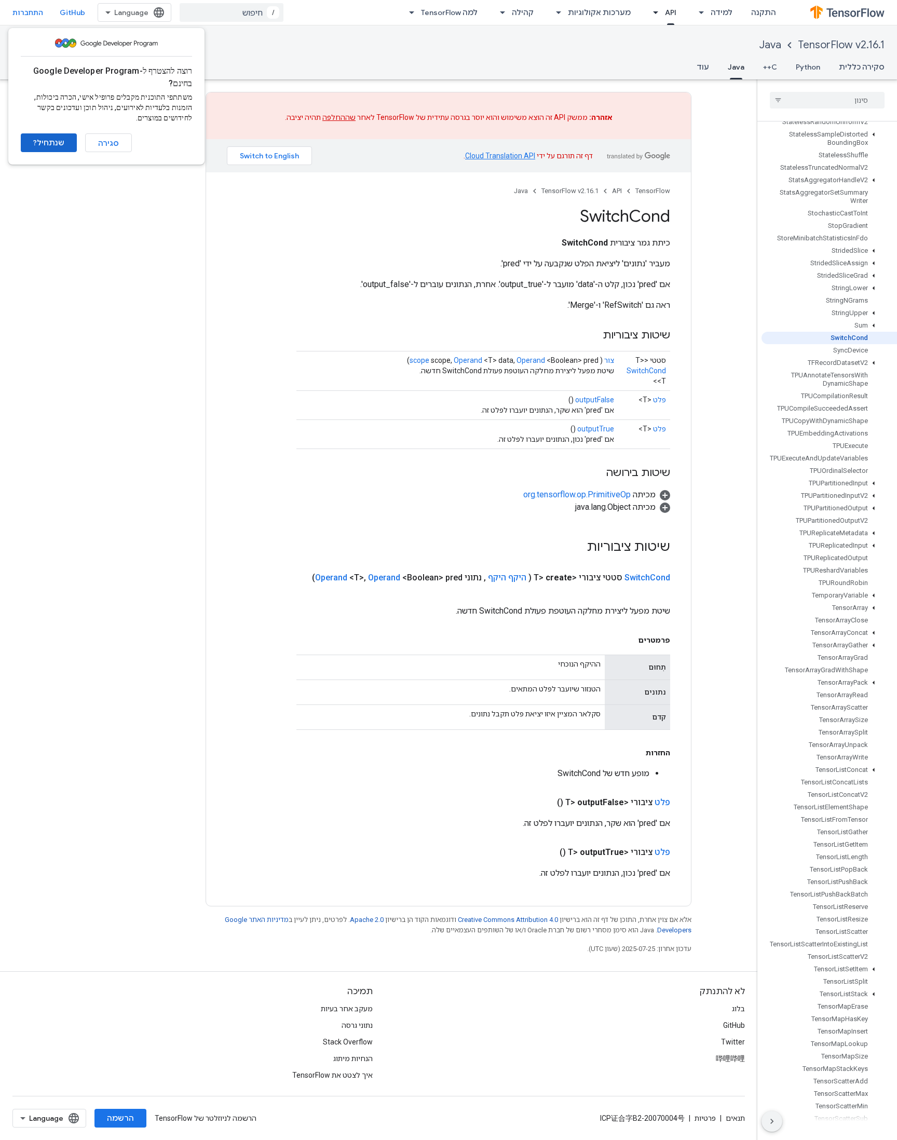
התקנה (763, 12)
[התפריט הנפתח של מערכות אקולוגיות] (555, 12)
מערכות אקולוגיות (599, 12)
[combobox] (231, 12)
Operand (468, 360)
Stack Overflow (348, 1042)
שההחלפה (339, 117)
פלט (659, 400)
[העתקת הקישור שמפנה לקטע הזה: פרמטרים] (628, 640)
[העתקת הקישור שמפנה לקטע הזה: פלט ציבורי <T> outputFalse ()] (544, 802)
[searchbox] (827, 100)
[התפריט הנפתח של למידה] (698, 12)
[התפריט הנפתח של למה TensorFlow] (408, 12)
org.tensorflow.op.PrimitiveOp (577, 494)
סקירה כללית (862, 67)
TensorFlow (652, 191)
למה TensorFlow (449, 12)
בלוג (738, 1009)
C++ (770, 67)
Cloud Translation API (500, 156)
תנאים (735, 1118)
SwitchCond (646, 371)
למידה (721, 12)
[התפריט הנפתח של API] (652, 12)
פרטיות (705, 1118)
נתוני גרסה (357, 1025)
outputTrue (595, 429)
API (670, 12)
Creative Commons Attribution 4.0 (508, 920)
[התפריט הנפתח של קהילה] (499, 12)
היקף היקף (507, 577)
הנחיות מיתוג (353, 1058)
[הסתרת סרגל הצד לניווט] (772, 1121)
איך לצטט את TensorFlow (332, 1075)
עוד (703, 67)
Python (808, 67)
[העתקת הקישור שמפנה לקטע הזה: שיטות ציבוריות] (592, 336)
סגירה (108, 143)
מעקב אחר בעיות (347, 1009)
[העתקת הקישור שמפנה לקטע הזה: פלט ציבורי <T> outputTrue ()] (547, 852)
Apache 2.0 (367, 920)
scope (419, 360)
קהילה (523, 12)
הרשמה (120, 1118)
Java (770, 44)
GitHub (72, 12)
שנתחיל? (48, 142)
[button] (829, 138)
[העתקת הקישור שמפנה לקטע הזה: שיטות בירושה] (595, 473)
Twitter (733, 1042)
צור (609, 360)
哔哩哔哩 (730, 1058)
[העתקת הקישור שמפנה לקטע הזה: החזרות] (635, 753)
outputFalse (594, 400)
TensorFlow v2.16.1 (841, 44)
